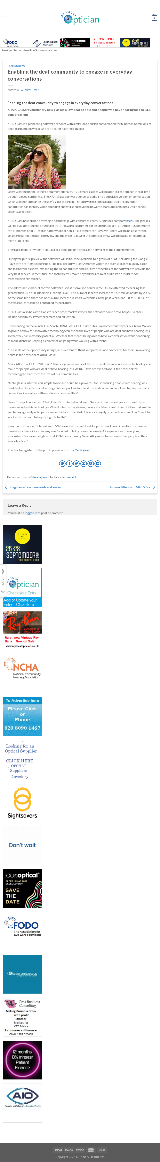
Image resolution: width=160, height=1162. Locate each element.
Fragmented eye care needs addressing (36, 487)
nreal (129, 220)
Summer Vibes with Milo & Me (130, 487)
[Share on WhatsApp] (62, 463)
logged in (31, 513)
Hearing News (16, 66)
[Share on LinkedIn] (97, 463)
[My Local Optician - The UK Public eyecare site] (80, 17)
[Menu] (5, 18)
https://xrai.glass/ (79, 450)
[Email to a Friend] (83, 463)
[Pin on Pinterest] (90, 463)
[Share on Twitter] (76, 463)
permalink (71, 477)
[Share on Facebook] (69, 463)
